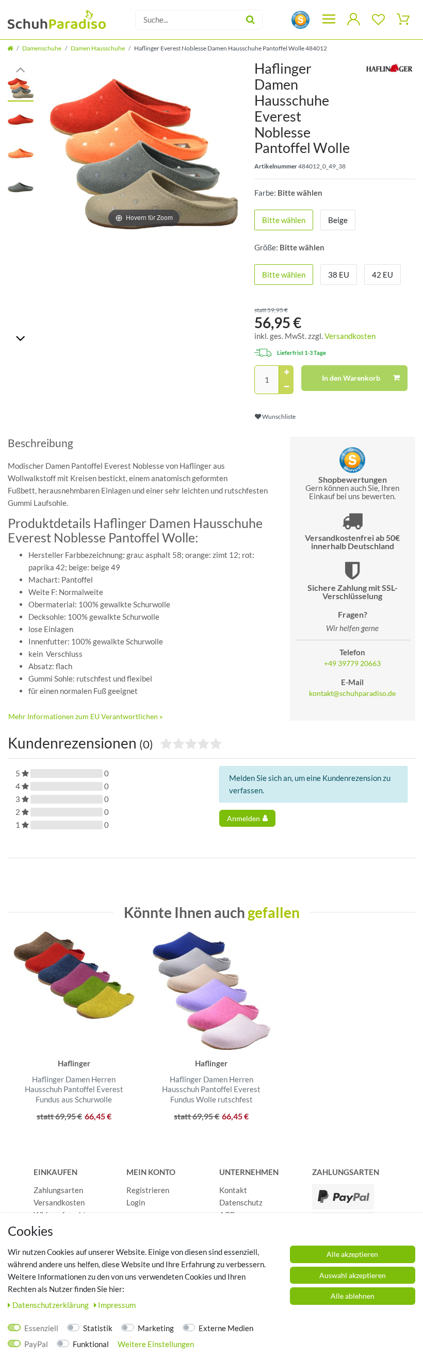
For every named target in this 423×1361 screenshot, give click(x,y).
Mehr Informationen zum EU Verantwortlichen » (85, 716)
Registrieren (147, 1190)
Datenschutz (241, 1202)
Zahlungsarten (58, 1190)
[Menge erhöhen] (286, 372)
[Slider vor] (21, 337)
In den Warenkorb (351, 377)
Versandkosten (350, 336)
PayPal (36, 1344)
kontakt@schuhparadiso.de (352, 693)
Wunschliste (278, 416)
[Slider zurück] (21, 68)
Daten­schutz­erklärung (51, 1304)
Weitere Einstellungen (156, 1344)
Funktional (91, 1344)
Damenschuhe (41, 48)
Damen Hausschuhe (98, 48)
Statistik (97, 1328)
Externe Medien (226, 1328)
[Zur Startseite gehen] (10, 48)
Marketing (156, 1328)
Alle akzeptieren (352, 1254)
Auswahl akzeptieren (352, 1275)
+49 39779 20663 (352, 663)
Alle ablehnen (353, 1295)
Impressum (117, 1304)
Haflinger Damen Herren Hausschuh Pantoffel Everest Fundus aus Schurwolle (74, 1089)
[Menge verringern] (286, 387)
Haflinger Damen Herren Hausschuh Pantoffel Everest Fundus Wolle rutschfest (211, 1089)
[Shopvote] (300, 18)
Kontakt (233, 1190)
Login (135, 1202)
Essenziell (41, 1328)
